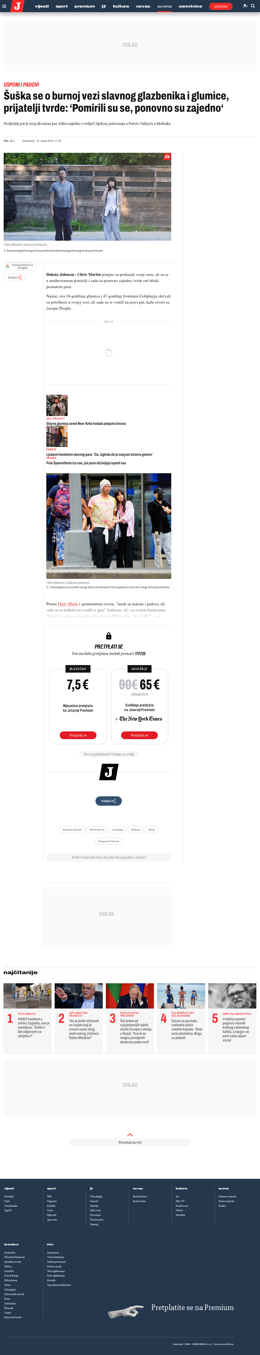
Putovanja (95, 1215)
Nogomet (52, 1201)
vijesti (9, 1188)
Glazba (179, 1210)
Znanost (94, 1201)
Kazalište (180, 1215)
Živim (7, 1298)
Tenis (50, 1210)
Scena (164, 6)
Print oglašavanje (56, 1275)
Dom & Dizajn (11, 1275)
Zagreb (8, 1210)
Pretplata (221, 6)
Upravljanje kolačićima (59, 1285)
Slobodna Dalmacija (14, 1257)
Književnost (182, 1205)
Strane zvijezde (226, 1201)
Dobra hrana (10, 1280)
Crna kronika (10, 1205)
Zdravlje (94, 1205)
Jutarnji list (9, 1252)
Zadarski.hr (10, 1303)
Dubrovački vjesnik (14, 1294)
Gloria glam (10, 1289)
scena (224, 1188)
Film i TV (180, 1201)
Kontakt (51, 1280)
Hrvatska (9, 1196)
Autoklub (9, 1271)
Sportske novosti (12, 1261)
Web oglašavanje (56, 1271)
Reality (222, 1205)
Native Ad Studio (13, 1317)
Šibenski (8, 1308)
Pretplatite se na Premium (192, 1307)
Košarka (51, 1205)
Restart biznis (140, 1196)
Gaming (94, 1224)
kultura (181, 1188)
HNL (49, 1196)
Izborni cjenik (54, 1266)
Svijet (7, 1201)
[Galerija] (87, 197)
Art (177, 1196)
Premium (85, 6)
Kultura (121, 6)
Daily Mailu (68, 603)
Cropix (7, 1312)
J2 (104, 6)
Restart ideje (139, 1201)
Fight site (51, 1215)
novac (138, 1188)
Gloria (7, 1285)
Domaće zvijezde (227, 1196)
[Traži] (253, 6)
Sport (62, 6)
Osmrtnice (190, 6)
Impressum (53, 1252)
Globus (8, 1266)
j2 (91, 1188)
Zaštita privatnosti (56, 1261)
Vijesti (42, 6)
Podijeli (12, 277)
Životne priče (97, 1219)
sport (51, 1188)
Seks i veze (95, 1210)
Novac (143, 6)
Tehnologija (96, 1196)
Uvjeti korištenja (55, 1257)
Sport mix (52, 1219)
